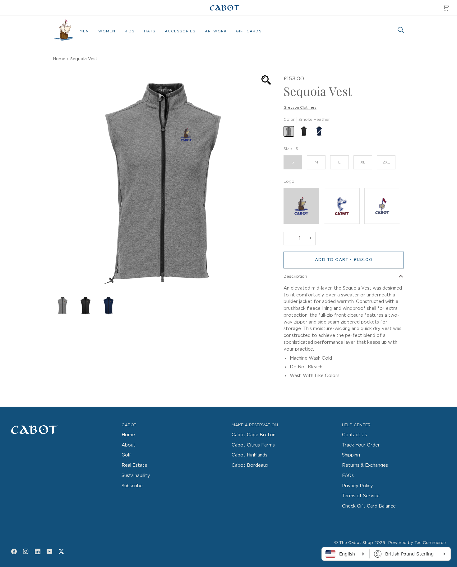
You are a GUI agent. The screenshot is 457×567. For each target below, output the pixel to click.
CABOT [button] (129, 425)
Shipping (351, 455)
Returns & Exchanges (365, 465)
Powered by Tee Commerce (417, 543)
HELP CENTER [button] (356, 425)
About (129, 445)
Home (59, 59)
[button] (84, 31)
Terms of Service (361, 496)
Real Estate (134, 465)
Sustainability (136, 475)
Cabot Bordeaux (250, 465)
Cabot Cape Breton (253, 434)
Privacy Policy (357, 486)
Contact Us (354, 434)
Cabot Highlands (249, 455)
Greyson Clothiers (300, 107)
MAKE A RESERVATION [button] (255, 425)
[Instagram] (26, 551)
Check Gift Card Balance (369, 506)
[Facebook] (14, 551)
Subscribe (132, 486)
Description (295, 277)
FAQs (348, 475)
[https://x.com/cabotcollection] (61, 551)
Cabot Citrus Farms (253, 445)
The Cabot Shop (356, 543)
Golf (126, 455)
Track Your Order (361, 445)
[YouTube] (49, 551)
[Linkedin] (37, 551)
